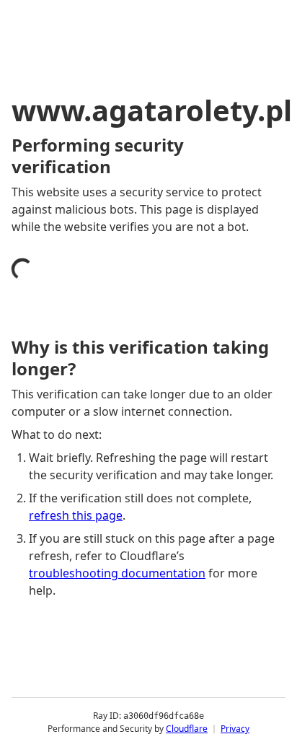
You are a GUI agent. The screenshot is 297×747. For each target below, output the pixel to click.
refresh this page (76, 515)
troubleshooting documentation (117, 573)
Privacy (235, 728)
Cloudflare (187, 728)
